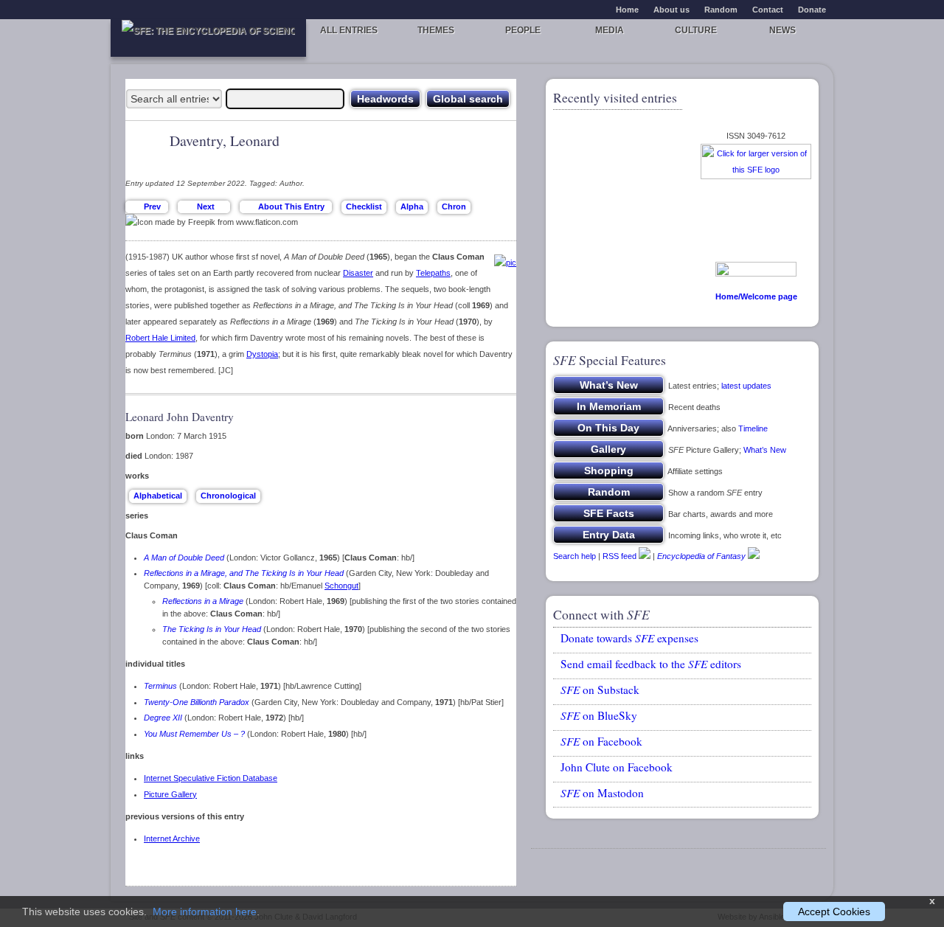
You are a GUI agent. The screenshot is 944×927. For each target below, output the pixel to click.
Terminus (160, 685)
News (782, 30)
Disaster (358, 272)
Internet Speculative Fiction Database (210, 778)
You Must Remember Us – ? (194, 733)
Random (721, 9)
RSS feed (619, 556)
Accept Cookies (834, 911)
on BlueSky (598, 715)
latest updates (746, 385)
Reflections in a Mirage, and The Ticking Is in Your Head (244, 573)
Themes (435, 30)
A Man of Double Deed (184, 557)
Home (627, 9)
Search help (574, 556)
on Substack (599, 689)
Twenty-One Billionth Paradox (196, 702)
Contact (767, 9)
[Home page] (208, 38)
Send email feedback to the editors (650, 663)
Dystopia (262, 354)
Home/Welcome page (756, 296)
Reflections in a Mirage (202, 601)
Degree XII (163, 717)
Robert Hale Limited (160, 337)
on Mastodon (602, 792)
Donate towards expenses (629, 638)
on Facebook (601, 741)
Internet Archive (172, 838)
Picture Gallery (170, 794)
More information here (205, 911)
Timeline (753, 428)
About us (671, 9)
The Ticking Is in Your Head (211, 629)
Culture (696, 30)
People (523, 30)
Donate (812, 9)
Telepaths (433, 272)
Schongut (341, 585)
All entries (349, 30)
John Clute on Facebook (616, 767)
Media (609, 30)
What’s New (764, 449)
